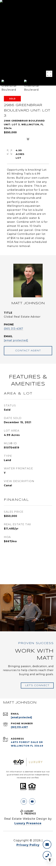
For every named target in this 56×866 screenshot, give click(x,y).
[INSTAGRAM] (24, 801)
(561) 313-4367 (13, 328)
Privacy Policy (28, 845)
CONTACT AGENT (28, 351)
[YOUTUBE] (32, 801)
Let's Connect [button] (37, 685)
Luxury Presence (28, 823)
